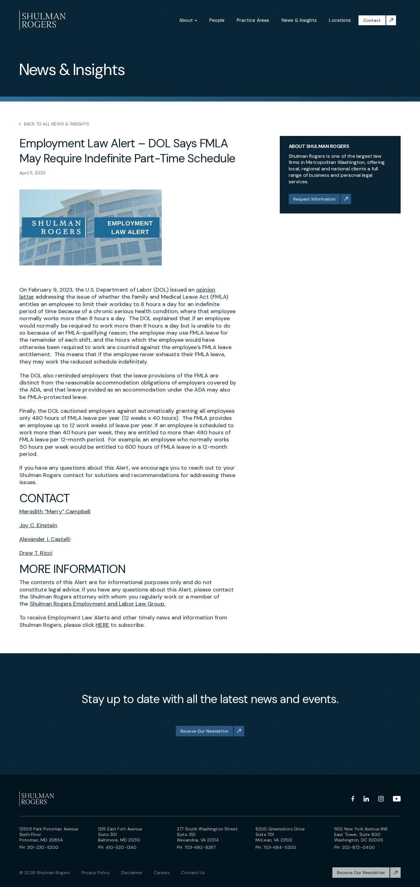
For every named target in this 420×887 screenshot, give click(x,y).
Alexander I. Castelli (44, 539)
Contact (372, 20)
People (216, 20)
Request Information (314, 199)
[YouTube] (397, 798)
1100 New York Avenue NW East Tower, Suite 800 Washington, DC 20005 (361, 834)
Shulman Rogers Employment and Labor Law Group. (97, 603)
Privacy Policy (95, 872)
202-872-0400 (358, 847)
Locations (340, 20)
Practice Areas (253, 20)
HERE (102, 625)
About (186, 20)
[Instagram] (381, 798)
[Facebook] (352, 798)
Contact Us (192, 872)
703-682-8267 (200, 847)
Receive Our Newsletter (204, 731)
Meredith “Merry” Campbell (55, 511)
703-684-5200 (279, 847)
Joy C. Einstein (38, 525)
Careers (162, 872)
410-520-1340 (121, 847)
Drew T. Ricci (35, 553)
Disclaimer (131, 872)
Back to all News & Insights (56, 124)
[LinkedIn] (366, 798)
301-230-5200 (43, 847)
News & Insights (299, 20)
